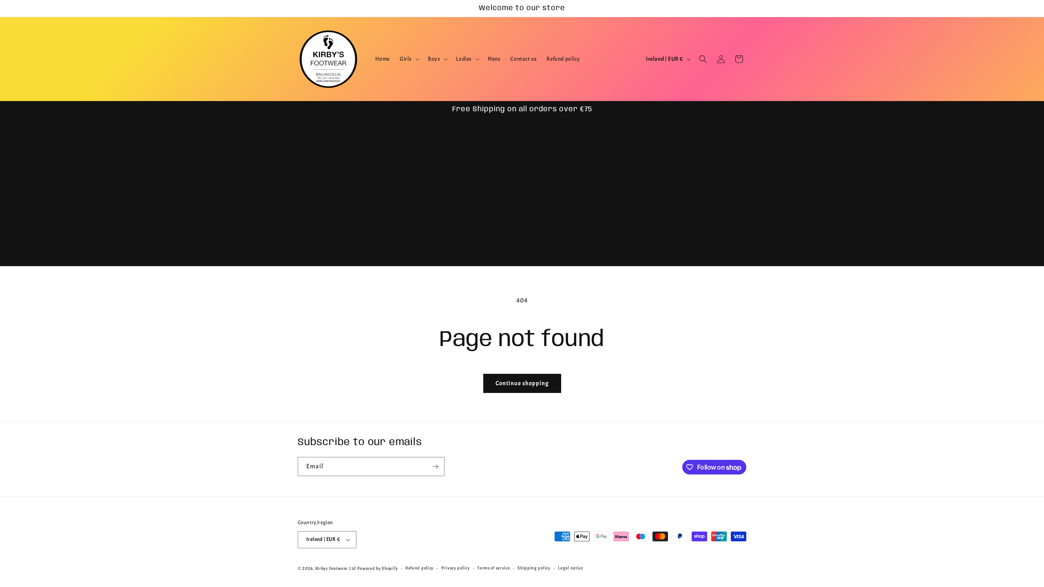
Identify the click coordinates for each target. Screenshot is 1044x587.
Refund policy (419, 568)
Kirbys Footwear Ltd (335, 568)
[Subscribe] (435, 466)
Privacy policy (455, 568)
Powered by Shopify (377, 568)
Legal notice (570, 568)
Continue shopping (522, 383)
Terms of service (493, 568)
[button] (409, 59)
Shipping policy (534, 568)
